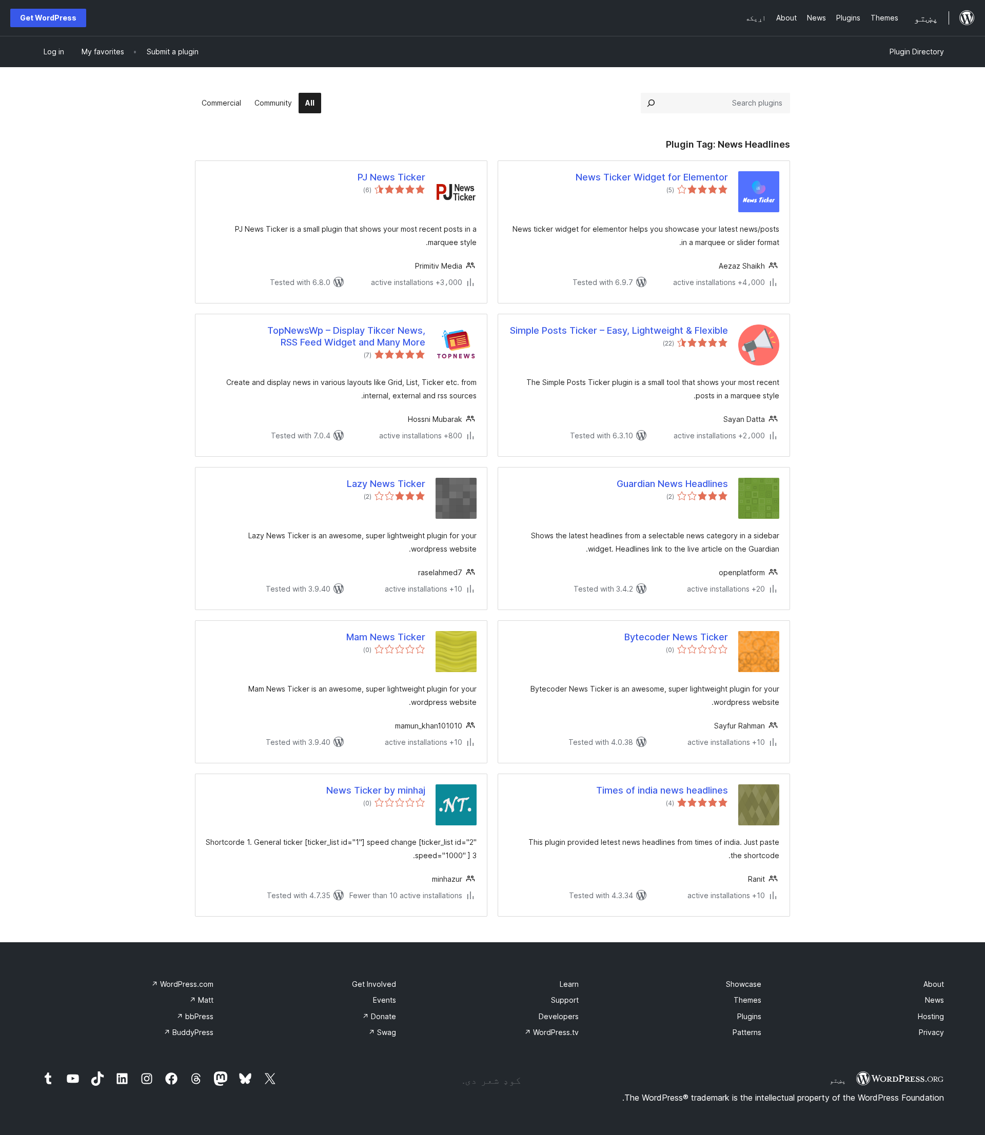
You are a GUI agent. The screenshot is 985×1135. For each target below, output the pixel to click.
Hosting (931, 1016)
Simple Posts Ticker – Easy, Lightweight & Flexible (619, 330)
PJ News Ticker (391, 177)
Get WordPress (48, 17)
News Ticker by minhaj (375, 790)
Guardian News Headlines (672, 483)
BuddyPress (188, 1032)
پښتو (838, 1080)
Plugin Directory (917, 51)
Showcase (743, 984)
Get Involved (374, 984)
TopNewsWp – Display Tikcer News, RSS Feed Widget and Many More (346, 336)
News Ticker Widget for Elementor (652, 177)
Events (384, 1000)
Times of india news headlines (662, 790)
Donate (379, 1016)
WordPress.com (182, 984)
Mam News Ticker (385, 637)
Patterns (747, 1032)
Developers (559, 1016)
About (933, 984)
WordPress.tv (551, 1032)
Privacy (931, 1032)
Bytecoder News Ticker (676, 637)
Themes (747, 1000)
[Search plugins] (651, 103)
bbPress (194, 1016)
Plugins (749, 1016)
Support (565, 1000)
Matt (201, 1000)
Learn (569, 984)
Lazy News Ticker (386, 483)
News (934, 1000)
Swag (382, 1032)
